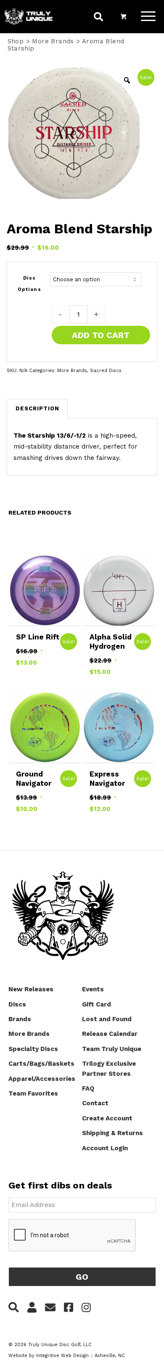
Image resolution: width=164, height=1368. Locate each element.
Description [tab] (37, 408)
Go (82, 1277)
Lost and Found (107, 1019)
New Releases (30, 989)
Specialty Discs (33, 1049)
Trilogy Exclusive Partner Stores (109, 1068)
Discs (17, 1004)
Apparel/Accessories (41, 1079)
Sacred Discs (106, 370)
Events (93, 989)
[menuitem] (98, 18)
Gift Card (96, 1004)
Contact (95, 1103)
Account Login (105, 1148)
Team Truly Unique (111, 1049)
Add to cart (101, 335)
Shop (16, 41)
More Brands (53, 41)
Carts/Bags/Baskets (41, 1063)
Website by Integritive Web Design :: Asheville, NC (66, 1355)
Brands (19, 1019)
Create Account (107, 1118)
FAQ (88, 1088)
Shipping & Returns (112, 1133)
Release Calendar (110, 1034)
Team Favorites (33, 1093)
